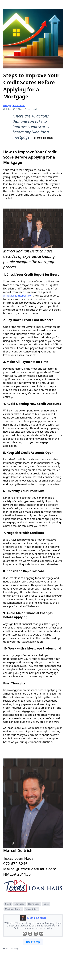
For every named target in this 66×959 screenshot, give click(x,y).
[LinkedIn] (30, 934)
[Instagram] (36, 934)
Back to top (33, 942)
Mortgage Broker (13, 909)
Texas (46, 903)
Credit (8, 903)
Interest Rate (31, 909)
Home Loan (33, 903)
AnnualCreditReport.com (18, 295)
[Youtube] (41, 934)
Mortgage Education (14, 105)
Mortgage (19, 903)
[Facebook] (25, 934)
